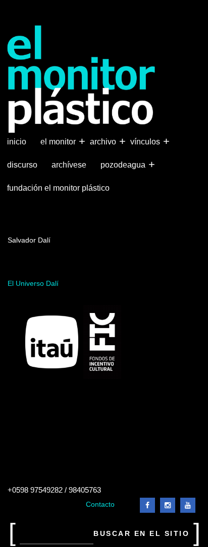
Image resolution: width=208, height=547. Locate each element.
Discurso (22, 165)
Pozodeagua (123, 164)
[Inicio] (81, 79)
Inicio (16, 141)
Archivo (104, 141)
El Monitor (59, 141)
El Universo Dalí (33, 283)
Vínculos (146, 141)
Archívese (68, 165)
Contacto (100, 504)
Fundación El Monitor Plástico (58, 188)
